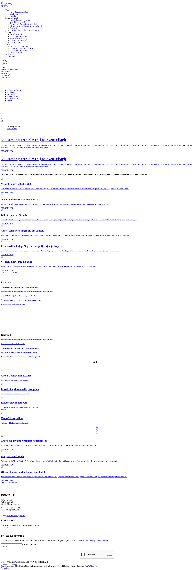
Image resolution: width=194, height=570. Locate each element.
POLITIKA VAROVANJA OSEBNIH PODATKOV (20, 525)
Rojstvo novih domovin (18, 36)
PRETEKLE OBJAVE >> (10, 272)
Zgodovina (14, 14)
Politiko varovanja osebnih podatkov (95, 541)
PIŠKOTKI (5, 527)
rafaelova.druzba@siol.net (16, 516)
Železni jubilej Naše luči (18, 40)
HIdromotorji (11, 92)
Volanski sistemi (13, 98)
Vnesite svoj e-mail (29, 544)
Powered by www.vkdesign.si (9, 564)
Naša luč (8, 54)
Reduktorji (11, 94)
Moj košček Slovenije (17, 38)
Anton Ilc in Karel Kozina (19, 46)
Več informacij (93, 566)
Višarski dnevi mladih (17, 22)
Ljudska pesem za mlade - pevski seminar (24, 30)
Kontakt (13, 16)
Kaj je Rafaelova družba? (19, 12)
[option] (2, 153)
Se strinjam (5, 568)
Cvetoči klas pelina (16, 34)
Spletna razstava (15, 42)
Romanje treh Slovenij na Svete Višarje (24, 24)
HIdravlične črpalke (14, 90)
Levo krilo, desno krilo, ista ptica (21, 48)
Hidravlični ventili (13, 96)
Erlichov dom (10, 56)
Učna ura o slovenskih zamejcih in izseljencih (26, 26)
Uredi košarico (12, 129)
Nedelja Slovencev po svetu (20, 20)
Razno (9, 100)
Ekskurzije (13, 28)
